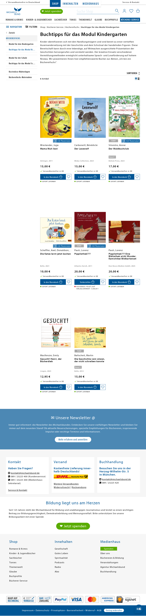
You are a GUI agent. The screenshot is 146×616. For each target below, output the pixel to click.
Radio (58, 567)
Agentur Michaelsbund (112, 567)
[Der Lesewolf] (90, 113)
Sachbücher (60, 19)
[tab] (15, 27)
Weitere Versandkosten (66, 484)
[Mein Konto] (124, 11)
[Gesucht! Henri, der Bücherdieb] (56, 323)
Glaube (98, 19)
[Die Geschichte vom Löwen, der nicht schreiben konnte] (90, 323)
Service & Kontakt (130, 2)
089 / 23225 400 (19, 476)
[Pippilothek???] (90, 218)
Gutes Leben (61, 553)
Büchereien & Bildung (112, 558)
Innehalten (70, 4)
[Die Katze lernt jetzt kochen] (56, 218)
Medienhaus (91, 4)
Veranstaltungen (109, 562)
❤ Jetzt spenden (51, 11)
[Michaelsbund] (14, 12)
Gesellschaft (61, 549)
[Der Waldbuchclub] (124, 113)
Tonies (73, 19)
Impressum (28, 610)
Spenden (108, 549)
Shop (55, 4)
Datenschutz (42, 610)
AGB (99, 610)
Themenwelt (85, 19)
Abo (57, 571)
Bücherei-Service (130, 19)
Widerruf (90, 610)
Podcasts (59, 562)
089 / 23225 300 (19, 480)
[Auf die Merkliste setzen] (68, 177)
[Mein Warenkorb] (138, 11)
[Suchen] (117, 11)
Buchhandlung (108, 571)
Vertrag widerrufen (114, 610)
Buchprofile (111, 19)
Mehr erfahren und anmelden (73, 439)
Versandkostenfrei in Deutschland (24, 2)
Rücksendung (79, 487)
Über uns (105, 553)
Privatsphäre (58, 610)
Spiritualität (61, 558)
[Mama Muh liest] (56, 113)
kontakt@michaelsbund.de (25, 473)
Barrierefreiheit (75, 610)
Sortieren (132, 73)
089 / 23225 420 (110, 483)
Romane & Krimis (14, 19)
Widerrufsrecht (62, 487)
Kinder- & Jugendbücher (39, 19)
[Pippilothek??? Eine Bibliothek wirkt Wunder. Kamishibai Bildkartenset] (124, 218)
